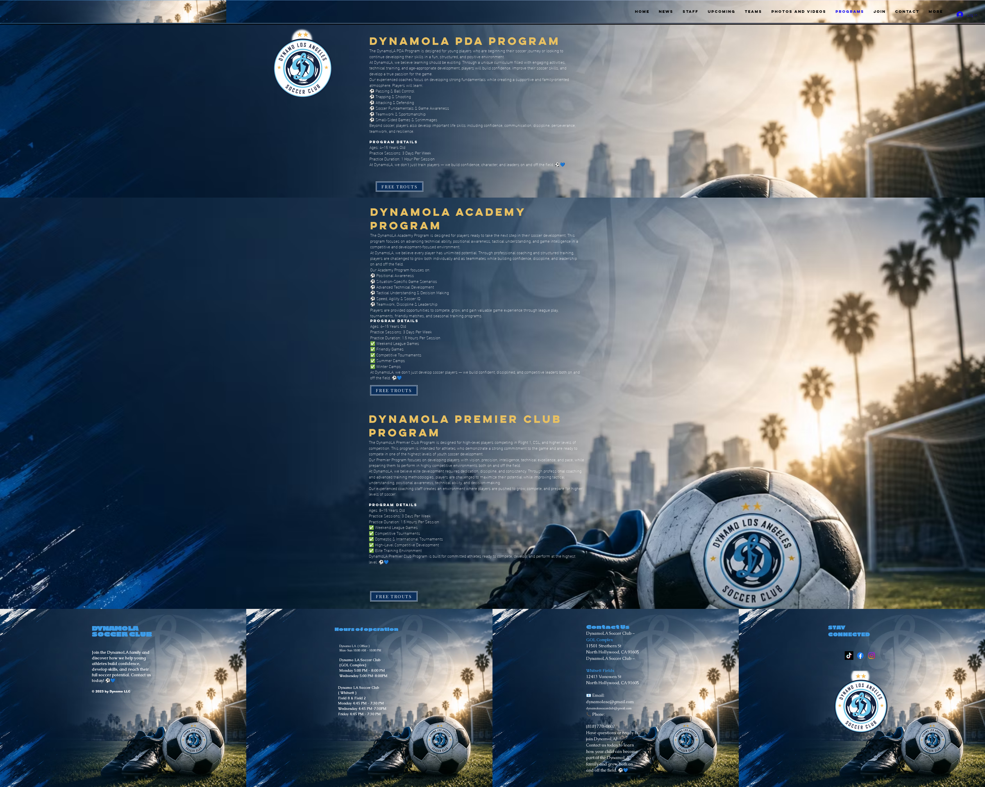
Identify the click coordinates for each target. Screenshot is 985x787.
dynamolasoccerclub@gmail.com (609, 708)
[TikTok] (849, 655)
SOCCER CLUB (122, 634)
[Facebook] (860, 655)
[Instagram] (871, 655)
